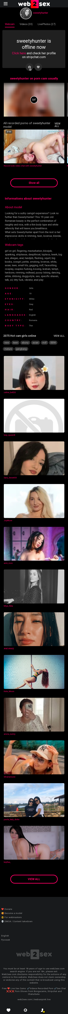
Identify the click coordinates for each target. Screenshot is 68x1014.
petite (25, 261)
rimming (20, 272)
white (53, 261)
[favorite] (8, 1010)
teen (14, 265)
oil (11, 279)
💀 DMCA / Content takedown (17, 921)
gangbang (21, 348)
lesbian (46, 269)
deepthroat (34, 254)
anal (21, 258)
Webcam (10, 24)
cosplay (9, 269)
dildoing (16, 276)
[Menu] (6, 3)
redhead (30, 272)
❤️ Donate (6, 909)
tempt (55, 269)
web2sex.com (25, 999)
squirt (47, 258)
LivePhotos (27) (47, 24)
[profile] (42, 1010)
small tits (23, 265)
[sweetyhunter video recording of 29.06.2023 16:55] (34, 100)
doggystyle (28, 276)
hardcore (10, 272)
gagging (33, 265)
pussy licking (43, 272)
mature (8, 348)
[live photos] (25, 1010)
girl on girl (10, 250)
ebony (25, 342)
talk (7, 279)
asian (8, 265)
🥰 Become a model (11, 913)
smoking (34, 261)
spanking (10, 254)
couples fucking (23, 269)
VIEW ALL (57, 125)
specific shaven (49, 276)
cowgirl (17, 261)
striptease (21, 254)
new (6, 342)
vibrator (29, 279)
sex (38, 276)
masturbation (35, 250)
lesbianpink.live (42, 999)
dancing (55, 272)
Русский (5, 940)
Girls (31, 288)
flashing (38, 258)
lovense (44, 261)
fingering (22, 250)
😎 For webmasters (11, 917)
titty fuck (18, 279)
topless (46, 254)
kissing (37, 269)
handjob (29, 258)
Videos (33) (26, 24)
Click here (19, 53)
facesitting (50, 265)
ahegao (14, 258)
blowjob (47, 250)
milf (41, 265)
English (5, 936)
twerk (54, 254)
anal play (38, 279)
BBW (53, 342)
